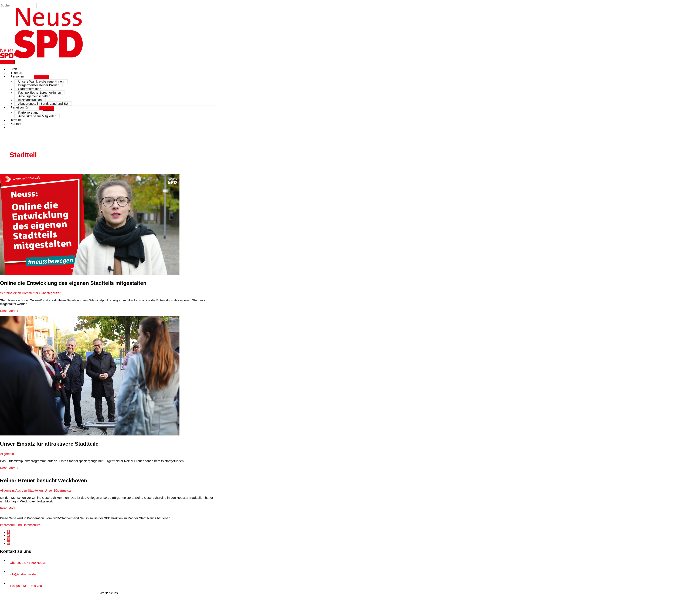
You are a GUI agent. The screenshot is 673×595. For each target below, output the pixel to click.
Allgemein (7, 454)
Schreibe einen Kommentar (19, 293)
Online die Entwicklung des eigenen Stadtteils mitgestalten (73, 283)
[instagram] (8, 539)
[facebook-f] (8, 532)
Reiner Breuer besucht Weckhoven (43, 480)
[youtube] (8, 543)
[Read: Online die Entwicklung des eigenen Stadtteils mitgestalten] (89, 274)
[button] (12, 127)
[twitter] (8, 535)
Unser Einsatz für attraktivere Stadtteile (49, 444)
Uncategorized (51, 293)
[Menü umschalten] (41, 77)
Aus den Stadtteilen (29, 490)
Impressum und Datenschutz (20, 525)
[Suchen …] (18, 5)
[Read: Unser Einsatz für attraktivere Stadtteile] (89, 434)
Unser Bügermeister (59, 490)
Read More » (9, 311)
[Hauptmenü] (7, 62)
